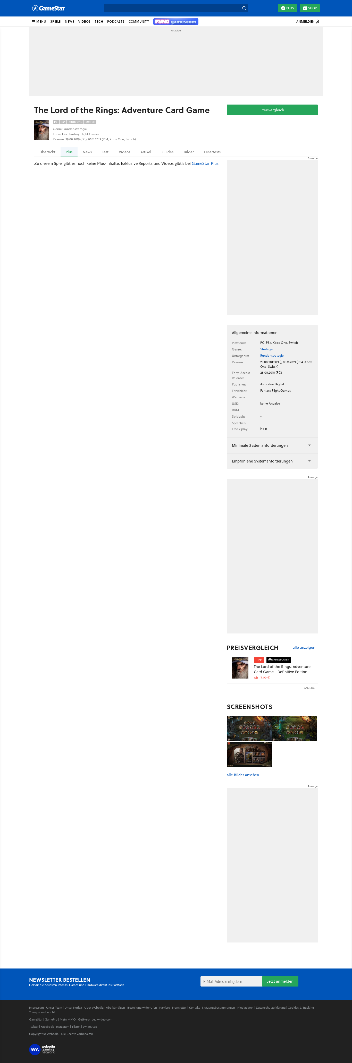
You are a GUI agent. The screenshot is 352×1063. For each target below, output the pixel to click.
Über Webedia (94, 1007)
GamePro (51, 1019)
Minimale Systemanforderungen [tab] (260, 445)
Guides (167, 152)
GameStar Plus (205, 163)
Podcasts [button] (115, 21)
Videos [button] (84, 21)
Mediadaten (245, 1007)
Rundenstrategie (272, 355)
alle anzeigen (304, 647)
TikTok (76, 1026)
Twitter (33, 1026)
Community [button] (139, 21)
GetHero (84, 1019)
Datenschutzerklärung (271, 1007)
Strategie (266, 349)
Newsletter (179, 1007)
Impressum (36, 1007)
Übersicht (47, 152)
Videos (124, 152)
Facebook (47, 1026)
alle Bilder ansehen (243, 775)
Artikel (145, 152)
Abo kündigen (115, 1007)
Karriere (164, 1007)
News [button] (69, 21)
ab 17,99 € (262, 677)
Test (105, 152)
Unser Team (54, 1007)
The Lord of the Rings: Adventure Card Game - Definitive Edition (282, 669)
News (87, 152)
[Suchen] (244, 8)
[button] (38, 21)
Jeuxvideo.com (102, 1019)
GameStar (36, 1019)
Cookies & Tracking (301, 1007)
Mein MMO (68, 1019)
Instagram (62, 1026)
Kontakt (194, 1007)
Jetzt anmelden (280, 981)
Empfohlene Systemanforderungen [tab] (262, 461)
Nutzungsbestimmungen (218, 1007)
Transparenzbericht (42, 1012)
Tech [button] (99, 21)
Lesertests (212, 152)
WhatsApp (90, 1026)
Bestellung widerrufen (142, 1007)
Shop (312, 8)
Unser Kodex (73, 1007)
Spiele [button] (55, 21)
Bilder (189, 152)
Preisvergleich (272, 110)
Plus (290, 8)
